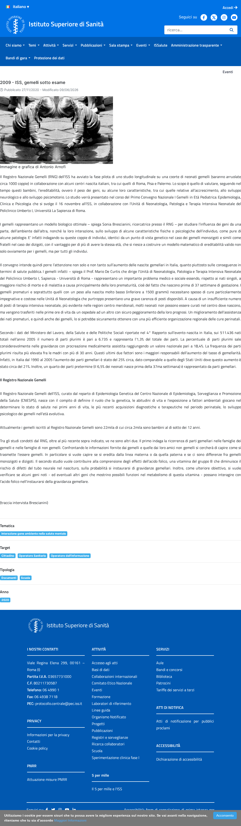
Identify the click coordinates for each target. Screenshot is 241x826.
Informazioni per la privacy (48, 735)
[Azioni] (8, 6)
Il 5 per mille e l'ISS (107, 789)
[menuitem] (15, 45)
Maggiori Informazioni (70, 820)
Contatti (33, 741)
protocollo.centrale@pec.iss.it (58, 703)
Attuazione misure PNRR (47, 779)
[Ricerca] (231, 30)
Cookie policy (37, 748)
